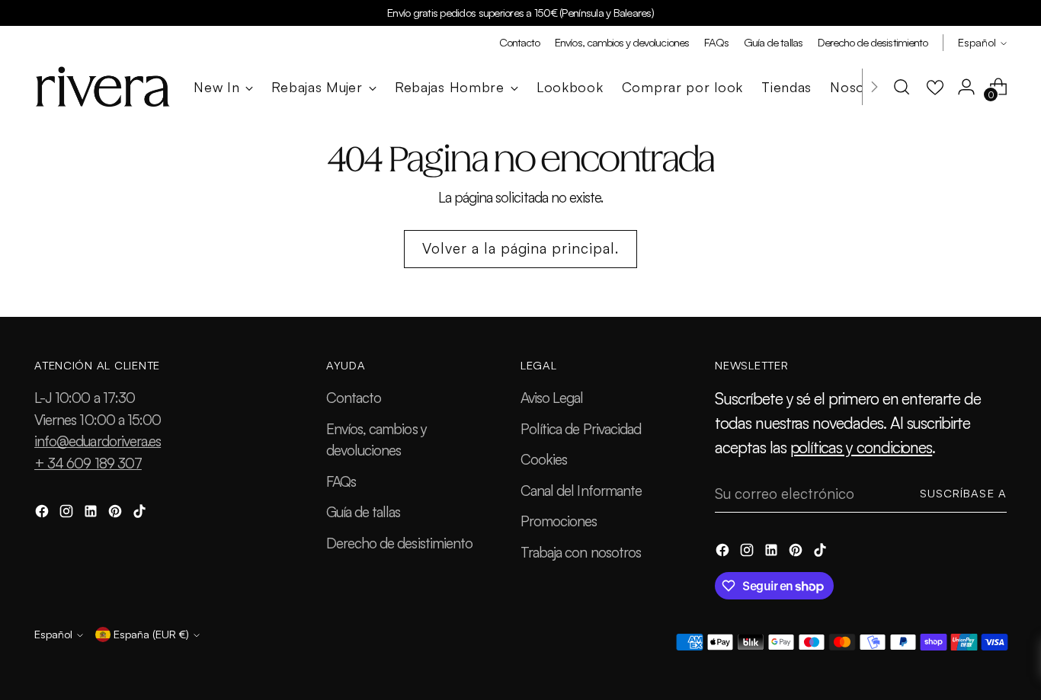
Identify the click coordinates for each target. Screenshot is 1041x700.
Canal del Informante (581, 490)
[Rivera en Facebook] (43, 514)
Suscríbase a (963, 493)
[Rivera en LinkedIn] (92, 514)
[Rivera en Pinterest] (116, 514)
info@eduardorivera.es (97, 441)
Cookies (543, 459)
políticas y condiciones (861, 447)
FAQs (341, 481)
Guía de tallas (363, 512)
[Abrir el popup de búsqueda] (901, 87)
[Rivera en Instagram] (68, 514)
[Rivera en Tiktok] (141, 514)
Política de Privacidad (580, 429)
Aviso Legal (552, 397)
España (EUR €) (151, 634)
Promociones (558, 521)
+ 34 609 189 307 (88, 463)
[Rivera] (102, 87)
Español (977, 42)
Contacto (353, 397)
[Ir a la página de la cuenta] (966, 87)
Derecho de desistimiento (399, 543)
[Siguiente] (874, 86)
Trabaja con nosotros (580, 552)
